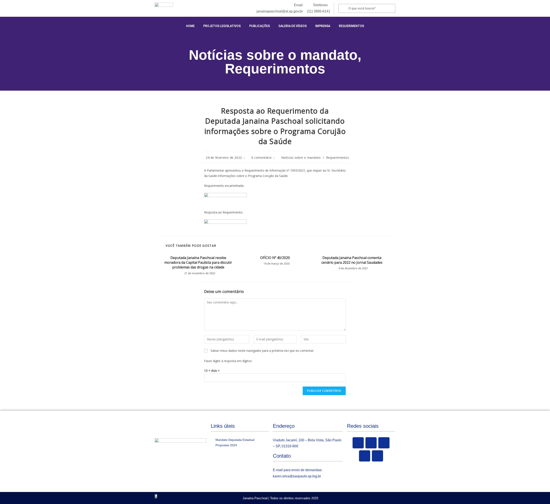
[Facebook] (358, 442)
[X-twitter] (371, 442)
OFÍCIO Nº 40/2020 (275, 257)
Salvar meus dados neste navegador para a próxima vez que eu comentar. (262, 351)
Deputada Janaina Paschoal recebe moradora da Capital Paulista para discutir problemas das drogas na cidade (198, 262)
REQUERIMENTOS (351, 26)
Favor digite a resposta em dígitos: (228, 361)
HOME (190, 26)
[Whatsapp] (377, 455)
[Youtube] (384, 442)
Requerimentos (275, 68)
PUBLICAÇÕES (259, 26)
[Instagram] (364, 455)
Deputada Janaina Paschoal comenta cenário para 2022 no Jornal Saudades (351, 260)
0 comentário (261, 157)
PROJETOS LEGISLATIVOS (222, 26)
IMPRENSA (322, 26)
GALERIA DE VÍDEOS (292, 26)
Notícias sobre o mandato (273, 55)
